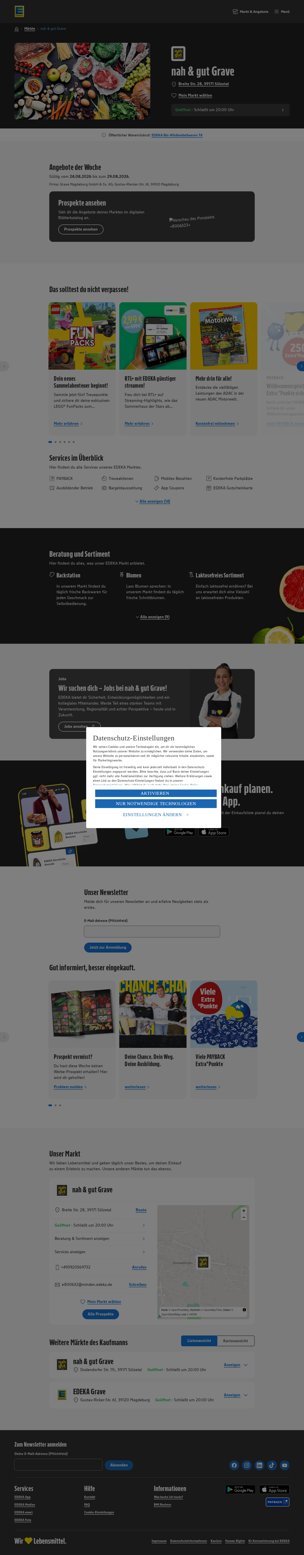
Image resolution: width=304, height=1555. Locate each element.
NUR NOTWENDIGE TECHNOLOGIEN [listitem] (156, 803)
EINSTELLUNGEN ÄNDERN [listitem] (152, 814)
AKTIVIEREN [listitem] (155, 793)
